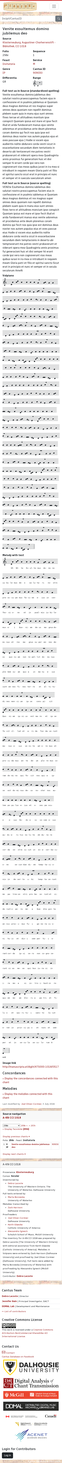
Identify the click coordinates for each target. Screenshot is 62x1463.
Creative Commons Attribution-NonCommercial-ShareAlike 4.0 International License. (27, 1333)
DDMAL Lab (8, 1306)
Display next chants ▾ (14, 1154)
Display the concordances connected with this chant (30, 1080)
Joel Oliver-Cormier (31, 1104)
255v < (24, 1125)
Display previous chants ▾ (16, 1136)
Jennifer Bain (9, 1301)
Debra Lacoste (15, 1183)
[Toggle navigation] (54, 6)
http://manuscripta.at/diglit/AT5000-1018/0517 (31, 1066)
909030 (37, 72)
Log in (7, 1455)
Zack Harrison (15, 1207)
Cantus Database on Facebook (18, 1356)
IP (4, 72)
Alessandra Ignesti (18, 1231)
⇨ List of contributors (14, 1311)
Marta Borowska (16, 1197)
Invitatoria (9, 63)
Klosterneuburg (25, 1172)
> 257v (32, 1125)
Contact (10, 1353)
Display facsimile (16, 1129)
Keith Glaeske (15, 1224)
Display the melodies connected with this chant (27, 1095)
